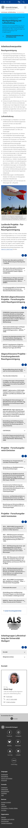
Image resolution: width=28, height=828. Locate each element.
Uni (2, 1)
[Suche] (23, 2)
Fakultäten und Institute (7, 819)
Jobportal (3, 806)
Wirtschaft (4, 780)
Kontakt (15, 718)
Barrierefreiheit (5, 791)
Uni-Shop (3, 810)
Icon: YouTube (10, 751)
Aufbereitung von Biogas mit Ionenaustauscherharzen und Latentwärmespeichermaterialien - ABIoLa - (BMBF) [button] (13, 280)
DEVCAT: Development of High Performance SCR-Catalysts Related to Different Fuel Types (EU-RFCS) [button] (13, 346)
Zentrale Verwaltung (6, 823)
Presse (3, 804)
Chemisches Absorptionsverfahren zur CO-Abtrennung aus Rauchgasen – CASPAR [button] (14, 261)
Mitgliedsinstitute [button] (8, 657)
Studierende (4, 774)
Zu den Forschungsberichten (13, 611)
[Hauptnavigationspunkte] (25, 7)
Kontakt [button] (5, 652)
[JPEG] (14, 199)
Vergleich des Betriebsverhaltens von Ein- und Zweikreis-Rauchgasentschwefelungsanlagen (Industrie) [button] (14, 338)
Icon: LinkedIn (18, 751)
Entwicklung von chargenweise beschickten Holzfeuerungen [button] (13, 461)
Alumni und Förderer (6, 778)
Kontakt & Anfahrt (6, 802)
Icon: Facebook (9, 732)
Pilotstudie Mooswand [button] (9, 587)
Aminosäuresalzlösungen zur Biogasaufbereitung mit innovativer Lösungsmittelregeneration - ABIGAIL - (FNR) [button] (14, 329)
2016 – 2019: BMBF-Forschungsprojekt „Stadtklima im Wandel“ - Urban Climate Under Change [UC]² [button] (13, 581)
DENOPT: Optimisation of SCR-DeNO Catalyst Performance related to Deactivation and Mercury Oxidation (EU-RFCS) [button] (14, 392)
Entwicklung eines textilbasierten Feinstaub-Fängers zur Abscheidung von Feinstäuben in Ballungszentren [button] (13, 594)
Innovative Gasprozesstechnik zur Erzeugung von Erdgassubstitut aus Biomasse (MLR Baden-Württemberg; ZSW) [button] (14, 437)
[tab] (14, 262)
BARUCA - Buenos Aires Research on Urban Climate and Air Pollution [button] (13, 601)
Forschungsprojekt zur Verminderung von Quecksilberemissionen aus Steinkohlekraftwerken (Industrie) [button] (14, 289)
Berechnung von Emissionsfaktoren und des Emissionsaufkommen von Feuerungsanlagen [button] (13, 505)
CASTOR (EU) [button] (6, 430)
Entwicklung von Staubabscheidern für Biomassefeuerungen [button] (13, 468)
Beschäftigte (4, 776)
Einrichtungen (5, 821)
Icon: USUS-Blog (14, 760)
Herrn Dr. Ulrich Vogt (7, 249)
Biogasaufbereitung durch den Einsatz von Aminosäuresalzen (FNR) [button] (13, 370)
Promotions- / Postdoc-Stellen (9, 808)
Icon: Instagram (18, 732)
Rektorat (3, 817)
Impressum (4, 787)
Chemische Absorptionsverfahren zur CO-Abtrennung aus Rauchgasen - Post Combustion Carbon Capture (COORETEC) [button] (14, 270)
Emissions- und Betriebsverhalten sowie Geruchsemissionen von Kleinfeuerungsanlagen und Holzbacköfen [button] (14, 497)
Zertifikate (4, 793)
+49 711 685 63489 (11, 699)
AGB (2, 795)
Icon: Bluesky (9, 741)
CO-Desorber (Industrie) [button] (10, 376)
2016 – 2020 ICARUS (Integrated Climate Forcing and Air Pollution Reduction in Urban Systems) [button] (13, 528)
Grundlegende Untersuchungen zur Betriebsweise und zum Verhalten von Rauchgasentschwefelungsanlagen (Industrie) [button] (14, 402)
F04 (7, 1)
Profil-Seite (9, 696)
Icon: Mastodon (18, 741)
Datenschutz (4, 789)
